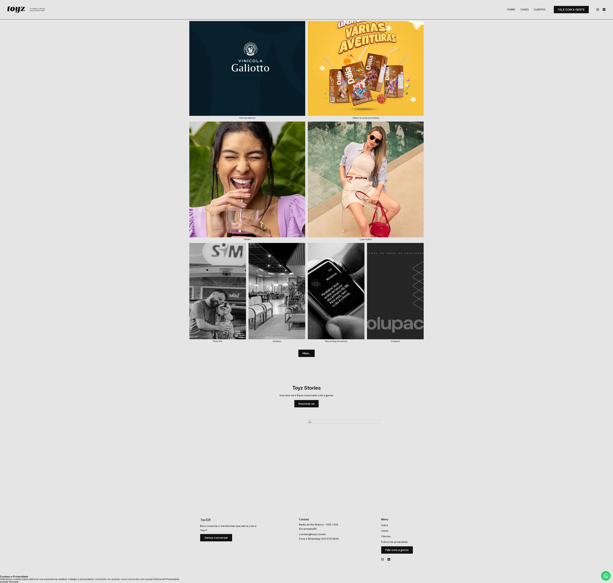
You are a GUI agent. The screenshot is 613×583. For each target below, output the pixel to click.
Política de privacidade (394, 542)
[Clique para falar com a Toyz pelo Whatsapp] (606, 576)
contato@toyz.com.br (312, 534)
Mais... (306, 353)
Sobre (511, 9)
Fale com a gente (571, 9)
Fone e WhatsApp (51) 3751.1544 (319, 538)
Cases (524, 9)
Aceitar (4, 581)
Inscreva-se (307, 404)
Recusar (14, 581)
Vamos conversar (216, 538)
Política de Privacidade (166, 579)
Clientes (539, 9)
